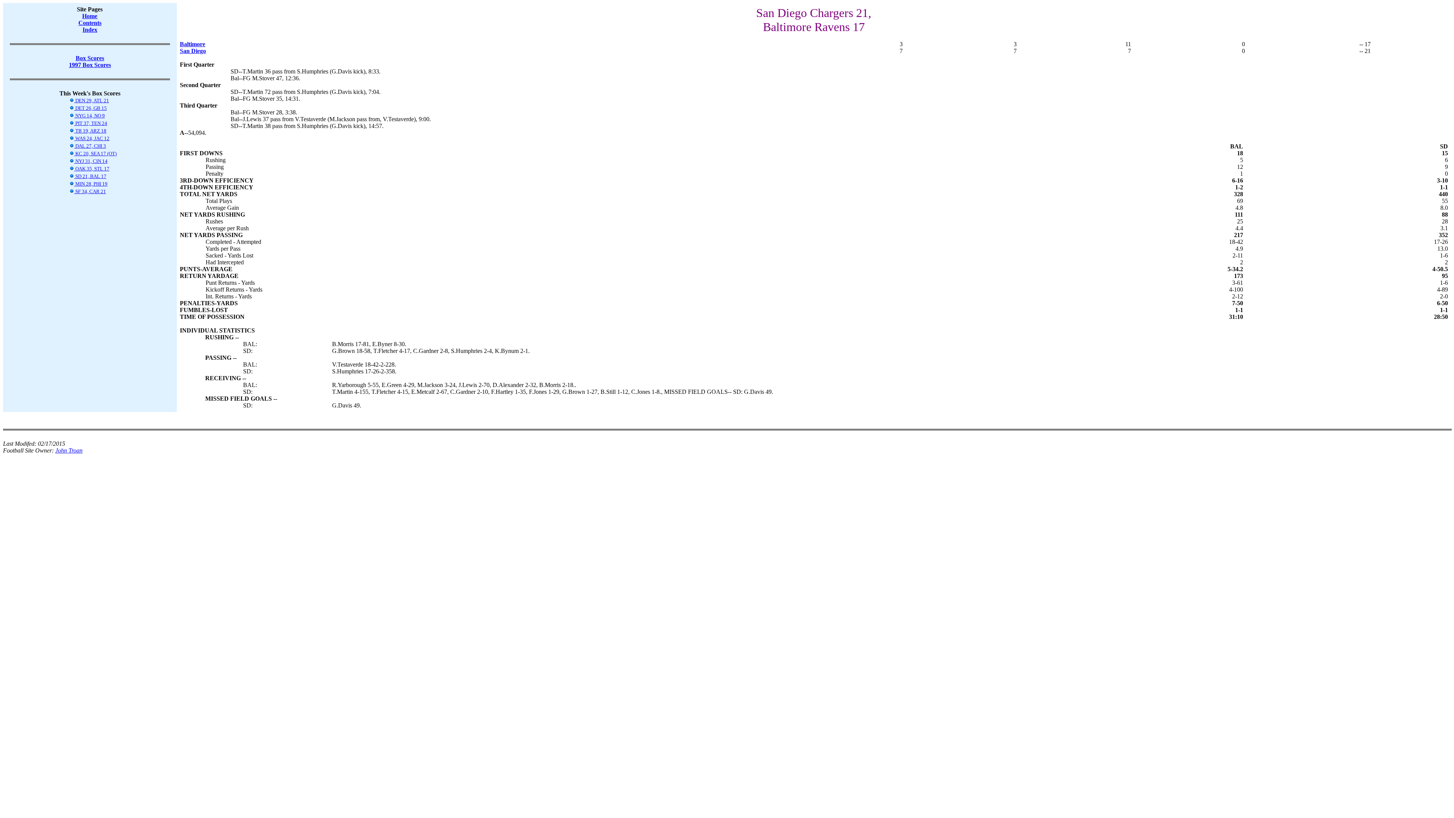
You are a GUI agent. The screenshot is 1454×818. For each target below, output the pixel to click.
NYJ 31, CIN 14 (91, 161)
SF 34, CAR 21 (90, 191)
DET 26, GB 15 (90, 108)
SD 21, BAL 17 (90, 176)
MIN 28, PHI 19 (91, 184)
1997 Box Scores (90, 65)
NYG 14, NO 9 (89, 116)
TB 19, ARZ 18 (90, 131)
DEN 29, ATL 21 (91, 100)
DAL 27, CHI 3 (90, 146)
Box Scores (90, 58)
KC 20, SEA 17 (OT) (95, 153)
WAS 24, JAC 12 (91, 138)
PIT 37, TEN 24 (90, 123)
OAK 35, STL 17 (91, 169)
